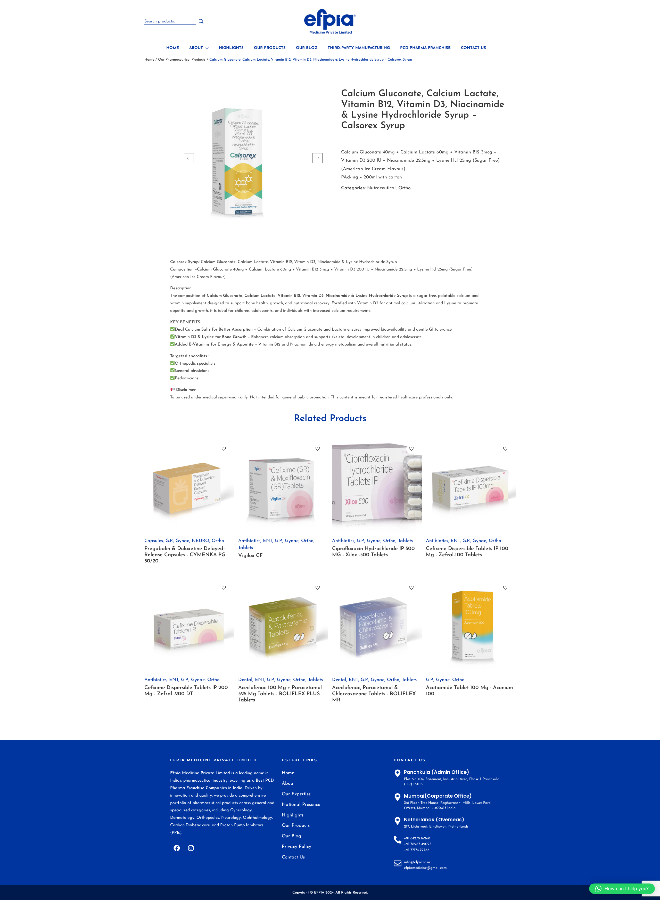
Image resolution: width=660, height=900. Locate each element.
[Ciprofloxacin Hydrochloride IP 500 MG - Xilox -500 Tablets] (377, 485)
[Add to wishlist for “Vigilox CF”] (317, 449)
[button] (622, 888)
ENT (267, 541)
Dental (245, 680)
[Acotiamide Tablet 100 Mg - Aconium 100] (471, 624)
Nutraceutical (381, 188)
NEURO (200, 541)
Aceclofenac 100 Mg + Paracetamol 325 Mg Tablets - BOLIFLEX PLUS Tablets (280, 694)
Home (149, 60)
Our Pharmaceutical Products (181, 60)
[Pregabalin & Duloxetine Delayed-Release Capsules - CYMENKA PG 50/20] (189, 485)
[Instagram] (190, 848)
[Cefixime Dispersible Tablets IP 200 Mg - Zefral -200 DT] (189, 624)
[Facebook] (176, 848)
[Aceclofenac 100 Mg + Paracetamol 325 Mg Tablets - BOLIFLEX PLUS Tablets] (283, 624)
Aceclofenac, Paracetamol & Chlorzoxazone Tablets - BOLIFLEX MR (374, 694)
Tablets (245, 548)
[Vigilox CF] (283, 485)
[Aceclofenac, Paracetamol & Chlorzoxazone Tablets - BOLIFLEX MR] (377, 624)
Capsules (153, 541)
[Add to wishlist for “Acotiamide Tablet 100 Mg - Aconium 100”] (505, 588)
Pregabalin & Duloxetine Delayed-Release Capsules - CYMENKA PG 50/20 (184, 555)
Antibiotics (249, 541)
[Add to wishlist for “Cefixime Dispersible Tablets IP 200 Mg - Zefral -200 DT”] (224, 588)
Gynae (182, 541)
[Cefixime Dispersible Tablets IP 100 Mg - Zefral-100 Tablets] (471, 485)
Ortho (404, 188)
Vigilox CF (250, 555)
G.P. (169, 541)
